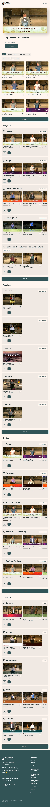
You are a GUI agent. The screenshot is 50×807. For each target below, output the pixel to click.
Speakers (22, 54)
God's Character (13, 502)
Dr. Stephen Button (26, 490)
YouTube (32, 791)
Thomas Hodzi (45, 518)
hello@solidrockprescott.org (10, 778)
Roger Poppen (8, 376)
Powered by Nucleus (6, 804)
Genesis (9, 603)
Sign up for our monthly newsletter (34, 782)
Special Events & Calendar (34, 770)
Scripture (16, 54)
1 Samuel (9, 719)
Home (4, 54)
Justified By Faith (14, 188)
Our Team (33, 766)
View (45, 603)
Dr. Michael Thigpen (26, 648)
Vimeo (31, 792)
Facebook (32, 789)
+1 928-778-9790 (6, 780)
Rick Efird (6, 320)
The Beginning (12, 218)
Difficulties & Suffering (16, 531)
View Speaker (42, 291)
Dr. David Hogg (5, 735)
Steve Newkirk (8, 291)
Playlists (10, 54)
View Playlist (43, 131)
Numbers (9, 632)
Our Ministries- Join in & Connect (34, 775)
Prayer (8, 160)
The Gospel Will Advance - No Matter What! (24, 247)
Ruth (8, 689)
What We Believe (33, 761)
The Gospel (10, 473)
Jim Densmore (5, 267)
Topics (28, 54)
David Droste (7, 348)
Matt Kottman (7, 42)
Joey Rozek (7, 404)
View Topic (43, 444)
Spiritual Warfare (13, 561)
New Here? (33, 757)
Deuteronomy (12, 660)
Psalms (9, 131)
